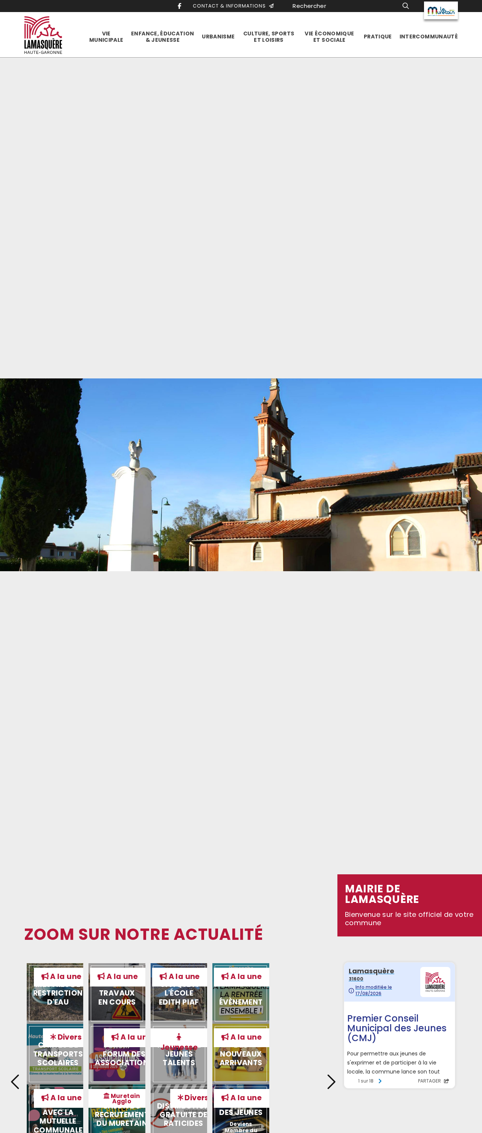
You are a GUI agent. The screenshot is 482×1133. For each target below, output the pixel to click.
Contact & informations (231, 6)
